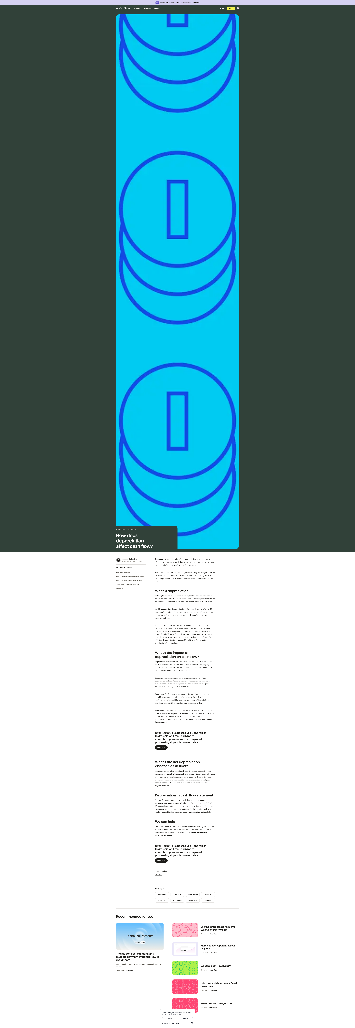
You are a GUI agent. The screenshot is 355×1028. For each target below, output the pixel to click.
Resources (147, 8)
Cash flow (130, 529)
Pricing (156, 8)
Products (137, 8)
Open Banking (193, 894)
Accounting (177, 900)
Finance (208, 894)
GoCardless (133, 559)
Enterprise (162, 900)
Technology (208, 900)
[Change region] (238, 8)
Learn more (196, 2)
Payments (162, 894)
